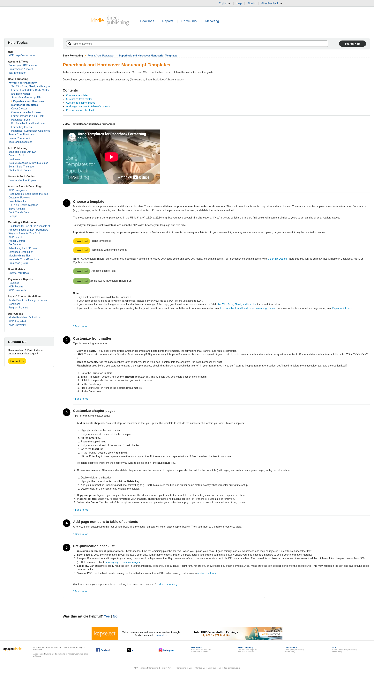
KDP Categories (18, 190)
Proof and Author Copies (22, 180)
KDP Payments (17, 290)
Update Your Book (19, 272)
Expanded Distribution (21, 251)
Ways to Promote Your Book (25, 233)
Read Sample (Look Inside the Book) (29, 193)
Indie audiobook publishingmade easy (344, 649)
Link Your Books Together (23, 204)
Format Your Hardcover (22, 134)
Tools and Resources (20, 141)
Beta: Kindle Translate (21, 166)
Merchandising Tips (20, 255)
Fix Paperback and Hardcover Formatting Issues (247, 308)
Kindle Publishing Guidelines (25, 317)
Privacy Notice (167, 668)
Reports (167, 21)
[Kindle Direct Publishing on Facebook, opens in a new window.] (103, 650)
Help (239, 3)
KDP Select (15, 237)
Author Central (17, 240)
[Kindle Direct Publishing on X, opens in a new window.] (134, 650)
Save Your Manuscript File (26, 97)
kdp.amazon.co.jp (232, 668)
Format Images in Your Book (27, 116)
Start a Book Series (20, 170)
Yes (107, 616)
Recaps (13, 216)
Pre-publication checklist (80, 110)
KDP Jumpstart (17, 321)
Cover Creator (19, 108)
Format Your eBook (19, 138)
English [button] (223, 3)
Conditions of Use (184, 668)
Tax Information (17, 72)
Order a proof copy (167, 584)
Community (189, 21)
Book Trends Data (19, 212)
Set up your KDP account (23, 65)
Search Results (17, 201)
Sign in (251, 3)
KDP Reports (16, 286)
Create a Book (17, 155)
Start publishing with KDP (23, 151)
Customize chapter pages (80, 102)
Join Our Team (214, 668)
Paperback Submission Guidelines (30, 130)
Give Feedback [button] (270, 3)
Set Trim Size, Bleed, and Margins (30, 86)
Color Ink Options (278, 258)
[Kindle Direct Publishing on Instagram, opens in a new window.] (167, 650)
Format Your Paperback (23, 82)
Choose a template (76, 95)
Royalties (14, 282)
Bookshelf (147, 21)
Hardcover (14, 159)
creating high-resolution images (122, 562)
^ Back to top (80, 326)
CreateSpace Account (21, 69)
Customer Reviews (19, 197)
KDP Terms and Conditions (146, 668)
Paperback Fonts (21, 119)
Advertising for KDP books (24, 248)
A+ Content (15, 244)
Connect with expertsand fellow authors (247, 649)
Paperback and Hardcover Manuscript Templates (148, 55)
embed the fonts (207, 573)
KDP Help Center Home (22, 55)
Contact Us (17, 361)
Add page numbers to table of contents (88, 106)
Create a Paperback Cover (26, 112)
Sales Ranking (17, 208)
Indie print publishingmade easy (294, 649)
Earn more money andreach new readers (201, 649)
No (115, 616)
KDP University (17, 324)
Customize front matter (79, 99)
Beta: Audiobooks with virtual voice (28, 162)
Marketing (212, 21)
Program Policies (18, 307)
